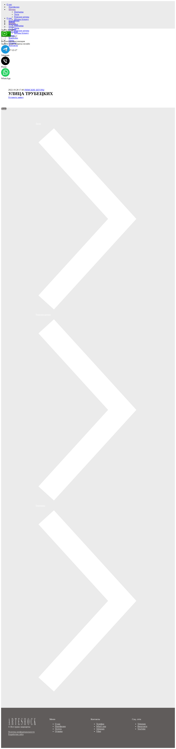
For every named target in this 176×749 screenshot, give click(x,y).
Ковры (12, 35)
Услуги (58, 729)
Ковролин (13, 38)
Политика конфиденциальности (21, 732)
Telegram (100, 729)
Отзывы (59, 731)
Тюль (16, 14)
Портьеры (19, 12)
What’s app (101, 726)
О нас (9, 4)
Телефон (100, 724)
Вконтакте (142, 726)
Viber (98, 731)
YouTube (141, 729)
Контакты (13, 32)
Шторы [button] (12, 9)
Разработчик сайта (16, 734)
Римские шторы (21, 17)
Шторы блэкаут (21, 19)
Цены (11, 27)
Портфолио (14, 7)
